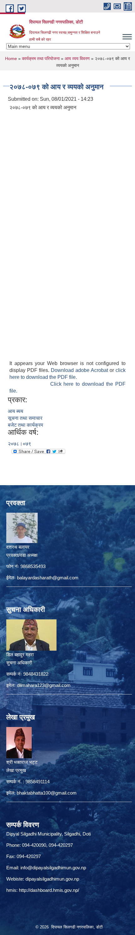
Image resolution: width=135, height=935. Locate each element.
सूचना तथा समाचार (25, 418)
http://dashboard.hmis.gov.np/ (49, 890)
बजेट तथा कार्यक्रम (25, 425)
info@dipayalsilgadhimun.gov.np (53, 867)
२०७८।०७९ (19, 443)
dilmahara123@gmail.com (44, 685)
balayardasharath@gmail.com (47, 577)
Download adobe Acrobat (80, 370)
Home (11, 58)
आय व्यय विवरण (77, 58)
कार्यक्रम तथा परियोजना (41, 58)
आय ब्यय (15, 411)
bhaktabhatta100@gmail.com (47, 792)
